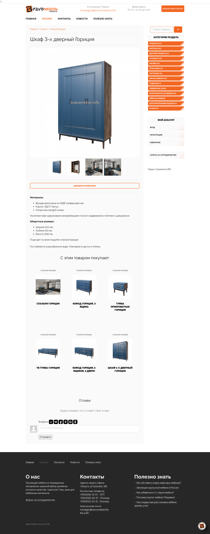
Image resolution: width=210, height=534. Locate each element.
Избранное (155, 143)
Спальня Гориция (48, 270)
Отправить (45, 437)
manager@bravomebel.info (98, 10)
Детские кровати (159, 53)
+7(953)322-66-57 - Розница (94, 498)
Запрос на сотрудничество (163, 155)
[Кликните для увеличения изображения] (84, 102)
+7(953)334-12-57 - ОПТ (92, 494)
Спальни (155, 58)
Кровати (155, 44)
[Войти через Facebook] (61, 422)
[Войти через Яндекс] (65, 422)
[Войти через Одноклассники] (75, 422)
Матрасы (155, 49)
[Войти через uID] (51, 422)
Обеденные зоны (157, 88)
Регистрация (156, 135)
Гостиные (155, 73)
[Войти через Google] (70, 422)
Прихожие (156, 68)
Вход (152, 127)
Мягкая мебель (158, 78)
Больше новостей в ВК (173, 9)
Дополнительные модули (163, 103)
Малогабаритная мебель (162, 93)
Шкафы (154, 63)
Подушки (155, 83)
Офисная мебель (157, 98)
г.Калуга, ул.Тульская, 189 (93, 486)
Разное (154, 108)
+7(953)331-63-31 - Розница (94, 501)
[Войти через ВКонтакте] (56, 422)
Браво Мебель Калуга (34, 524)
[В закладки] (84, 185)
